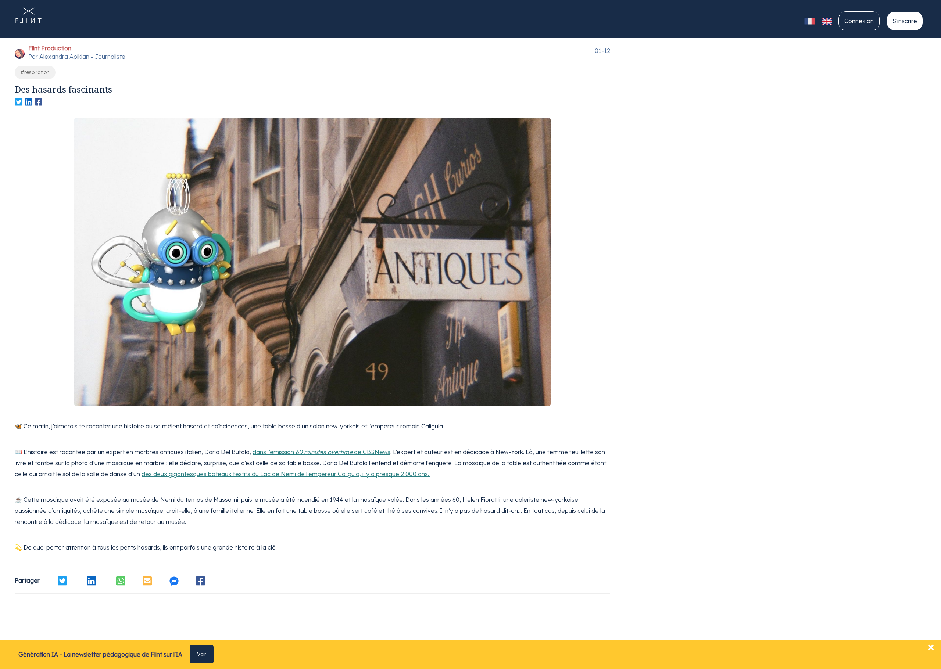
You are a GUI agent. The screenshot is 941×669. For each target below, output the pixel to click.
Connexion (859, 21)
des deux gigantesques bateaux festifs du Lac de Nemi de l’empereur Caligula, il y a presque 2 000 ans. (286, 474)
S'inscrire (904, 21)
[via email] (147, 580)
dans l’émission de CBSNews (321, 452)
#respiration (35, 72)
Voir (201, 654)
